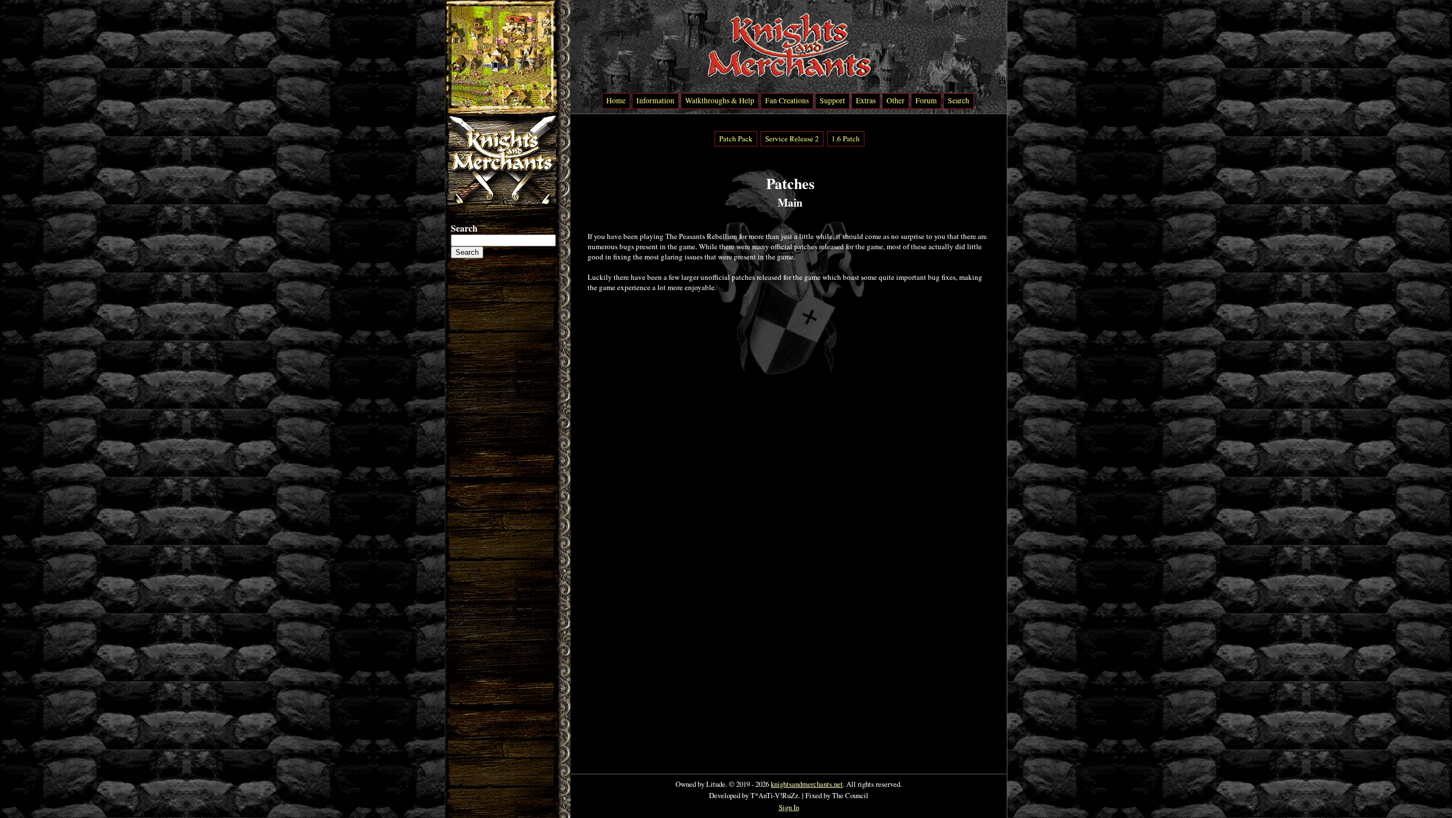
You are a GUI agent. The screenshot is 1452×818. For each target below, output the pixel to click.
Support (832, 100)
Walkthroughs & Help (719, 100)
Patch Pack (736, 138)
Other (896, 100)
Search (958, 100)
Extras (866, 100)
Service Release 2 (792, 138)
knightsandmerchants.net (807, 784)
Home (616, 100)
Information (655, 100)
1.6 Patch (845, 138)
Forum (926, 100)
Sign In (789, 807)
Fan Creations (787, 100)
